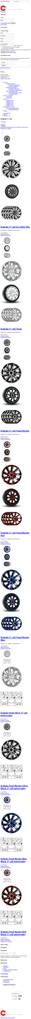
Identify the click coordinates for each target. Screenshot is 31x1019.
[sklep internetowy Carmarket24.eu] (12, 10)
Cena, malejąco (7, 128)
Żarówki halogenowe (14, 109)
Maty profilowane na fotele (15, 92)
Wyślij (3, 65)
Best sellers (3, 127)
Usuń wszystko (11, 1017)
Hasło (2, 20)
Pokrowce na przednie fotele (15, 90)
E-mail (2, 17)
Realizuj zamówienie (5, 78)
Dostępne (3, 125)
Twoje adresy (6, 982)
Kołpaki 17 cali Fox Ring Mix (15, 227)
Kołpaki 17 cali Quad (11, 329)
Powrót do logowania (11, 52)
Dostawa (5, 965)
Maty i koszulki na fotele (12, 91)
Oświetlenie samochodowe (12, 108)
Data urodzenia (4, 44)
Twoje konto (4, 973)
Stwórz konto (4, 24)
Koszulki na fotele (13, 94)
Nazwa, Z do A (21, 127)
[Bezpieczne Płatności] (16, 1006)
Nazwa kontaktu (4, 30)
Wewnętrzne (9, 96)
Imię (2, 33)
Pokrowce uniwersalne (11, 87)
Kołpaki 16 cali (9, 104)
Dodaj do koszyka (5, 234)
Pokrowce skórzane (13, 86)
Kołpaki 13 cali (9, 100)
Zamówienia (6, 980)
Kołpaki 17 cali (9, 105)
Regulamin (5, 967)
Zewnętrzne (9, 97)
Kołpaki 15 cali (9, 103)
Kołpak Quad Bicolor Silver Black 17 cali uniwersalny (14, 787)
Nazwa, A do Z (14, 127)
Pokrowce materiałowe (14, 84)
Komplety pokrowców (14, 88)
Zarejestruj (3, 52)
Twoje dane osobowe (8, 979)
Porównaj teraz (4, 1017)
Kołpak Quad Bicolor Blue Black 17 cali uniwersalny (14, 860)
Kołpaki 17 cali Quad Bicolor (15, 431)
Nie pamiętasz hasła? (5, 23)
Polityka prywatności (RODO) (10, 969)
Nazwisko (3, 35)
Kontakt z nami (6, 971)
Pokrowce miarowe (10, 83)
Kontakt (5, 110)
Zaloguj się (3, 11)
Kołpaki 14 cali (9, 101)
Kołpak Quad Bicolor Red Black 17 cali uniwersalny (13, 933)
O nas (4, 968)
